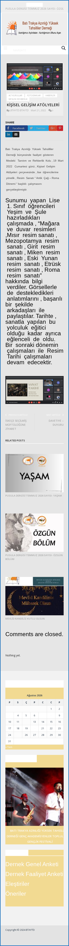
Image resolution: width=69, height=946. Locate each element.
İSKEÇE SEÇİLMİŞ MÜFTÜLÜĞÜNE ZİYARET (16, 425)
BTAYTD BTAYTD (19, 110)
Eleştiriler (17, 884)
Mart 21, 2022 (38, 110)
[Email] (15, 134)
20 (34, 728)
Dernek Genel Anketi (31, 864)
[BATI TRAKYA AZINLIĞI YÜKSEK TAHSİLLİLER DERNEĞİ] (34, 26)
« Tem (8, 747)
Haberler (50, 95)
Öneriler (15, 893)
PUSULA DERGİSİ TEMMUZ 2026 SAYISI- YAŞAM (33, 495)
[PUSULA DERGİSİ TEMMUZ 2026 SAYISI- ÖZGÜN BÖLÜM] (34, 532)
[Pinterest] (60, 128)
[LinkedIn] (8, 134)
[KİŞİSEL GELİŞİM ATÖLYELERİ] (35, 77)
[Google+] (53, 128)
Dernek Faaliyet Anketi (34, 874)
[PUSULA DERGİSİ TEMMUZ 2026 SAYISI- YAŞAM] (34, 473)
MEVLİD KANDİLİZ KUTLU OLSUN (25, 618)
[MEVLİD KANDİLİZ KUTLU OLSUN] (34, 596)
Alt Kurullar (15, 95)
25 (17, 735)
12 (26, 721)
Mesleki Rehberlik (18, 99)
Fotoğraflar (34, 95)
